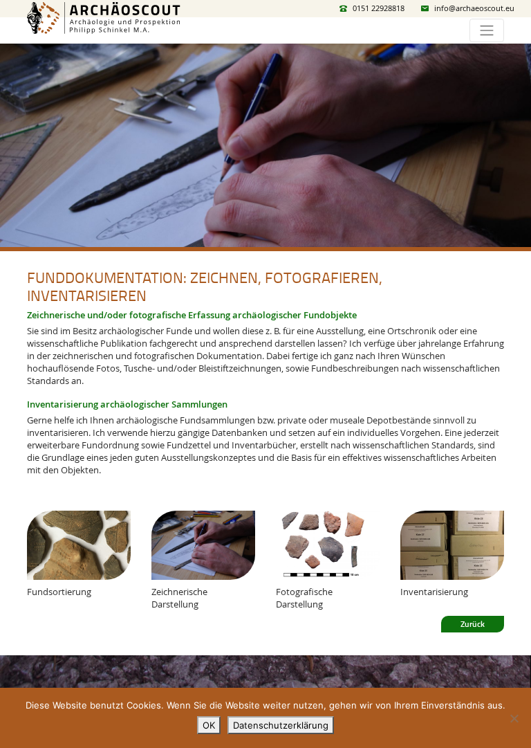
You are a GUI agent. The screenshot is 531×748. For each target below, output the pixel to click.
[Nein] (514, 718)
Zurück (472, 624)
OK (209, 725)
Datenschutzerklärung (280, 725)
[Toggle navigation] (486, 30)
